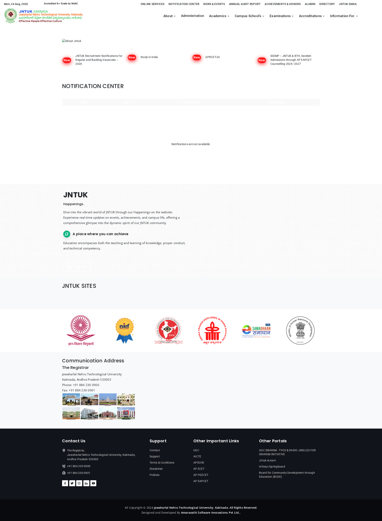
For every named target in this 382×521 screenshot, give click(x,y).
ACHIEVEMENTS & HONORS (283, 4)
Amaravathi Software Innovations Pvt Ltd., (211, 512)
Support (155, 456)
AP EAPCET (200, 481)
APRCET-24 (212, 57)
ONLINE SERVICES (153, 4)
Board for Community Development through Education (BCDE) (287, 474)
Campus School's (248, 16)
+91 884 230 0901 (78, 472)
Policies (154, 474)
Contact (155, 450)
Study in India (149, 57)
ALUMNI (310, 4)
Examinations (280, 16)
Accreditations (311, 16)
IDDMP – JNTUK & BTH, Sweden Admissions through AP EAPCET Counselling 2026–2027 (291, 59)
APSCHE (198, 462)
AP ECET (199, 468)
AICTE (197, 456)
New (66, 60)
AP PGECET (200, 474)
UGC (196, 450)
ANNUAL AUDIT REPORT (245, 4)
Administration (192, 16)
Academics (218, 16)
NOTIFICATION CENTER (184, 4)
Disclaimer (156, 468)
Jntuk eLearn (267, 460)
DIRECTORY (327, 4)
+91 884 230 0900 (78, 466)
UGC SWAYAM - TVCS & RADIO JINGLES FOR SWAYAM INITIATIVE (287, 452)
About (168, 16)
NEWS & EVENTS (214, 4)
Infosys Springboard (272, 466)
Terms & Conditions (162, 462)
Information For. (343, 16)
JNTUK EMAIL (348, 4)
